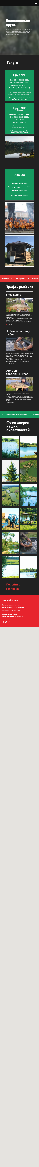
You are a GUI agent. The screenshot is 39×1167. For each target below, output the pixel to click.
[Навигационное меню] (36, 3)
